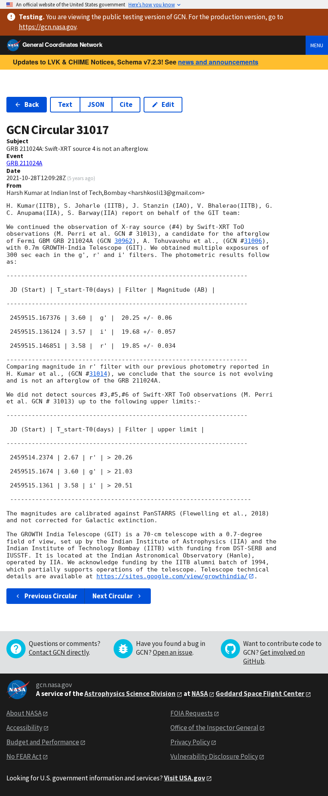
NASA (200, 693)
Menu (316, 45)
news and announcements (218, 61)
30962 (123, 241)
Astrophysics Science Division (130, 693)
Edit (168, 104)
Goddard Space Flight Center (260, 693)
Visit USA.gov (184, 778)
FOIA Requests (191, 713)
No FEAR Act (24, 756)
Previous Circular (50, 595)
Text (65, 104)
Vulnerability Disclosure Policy (214, 756)
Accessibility (24, 727)
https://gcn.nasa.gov (47, 26)
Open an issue (172, 652)
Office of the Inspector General (214, 727)
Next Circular (112, 595)
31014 (98, 373)
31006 (253, 241)
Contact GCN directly (59, 652)
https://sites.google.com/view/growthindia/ (172, 576)
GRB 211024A (24, 163)
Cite (126, 104)
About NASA (24, 713)
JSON (96, 104)
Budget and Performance (42, 742)
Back (31, 104)
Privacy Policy (190, 742)
